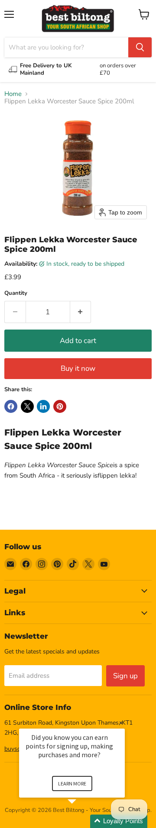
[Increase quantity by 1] (80, 312)
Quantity (15, 293)
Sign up (125, 676)
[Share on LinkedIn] (43, 406)
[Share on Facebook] (10, 406)
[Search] (140, 47)
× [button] (121, 723)
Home (13, 94)
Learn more (72, 783)
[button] (82, 821)
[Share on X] (27, 406)
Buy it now (78, 368)
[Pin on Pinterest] (59, 406)
